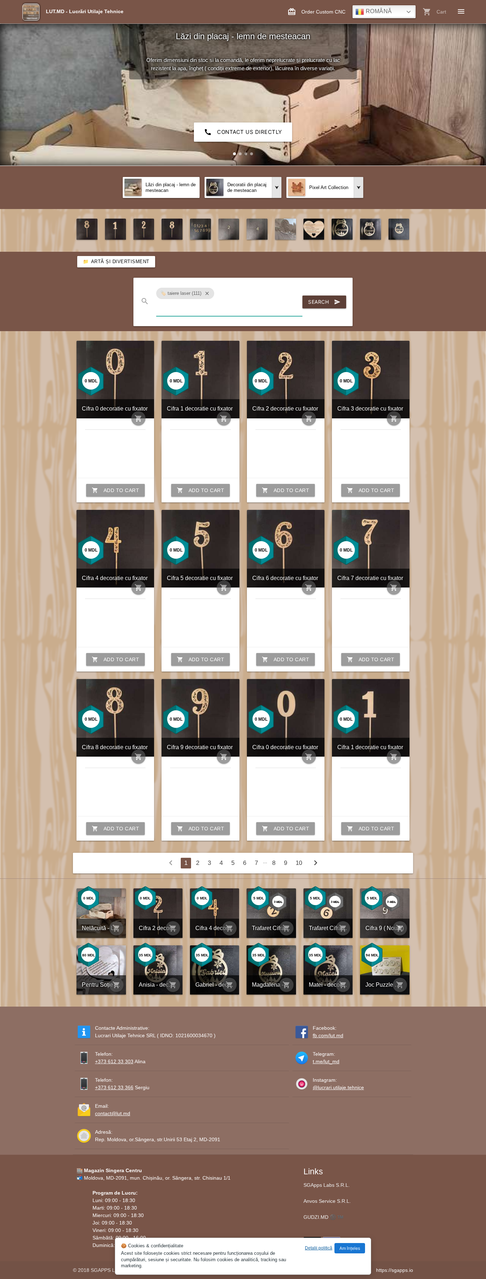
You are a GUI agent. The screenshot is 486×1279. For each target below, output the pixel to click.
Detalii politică (318, 1248)
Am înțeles (349, 1248)
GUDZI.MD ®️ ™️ (323, 1217)
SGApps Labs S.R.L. (326, 1185)
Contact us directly (243, 132)
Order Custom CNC (316, 11)
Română (378, 11)
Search (324, 302)
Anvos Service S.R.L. (327, 1201)
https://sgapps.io (394, 1270)
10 (299, 863)
